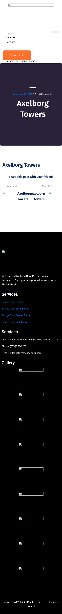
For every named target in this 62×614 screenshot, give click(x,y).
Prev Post (11, 185)
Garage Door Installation (15, 321)
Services (10, 41)
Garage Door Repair (12, 301)
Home (9, 32)
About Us (11, 37)
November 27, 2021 (22, 94)
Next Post (48, 185)
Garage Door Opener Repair (16, 315)
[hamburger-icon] (55, 32)
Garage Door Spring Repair (16, 308)
